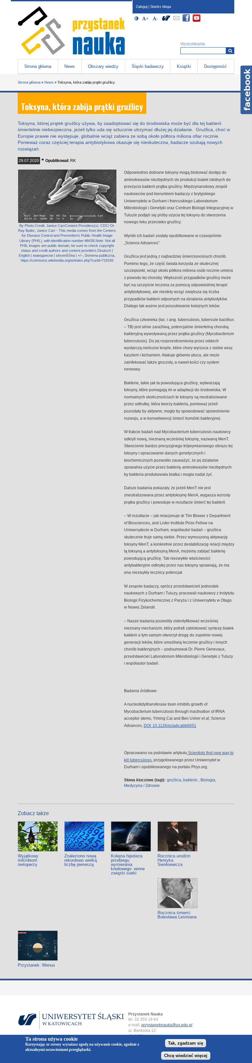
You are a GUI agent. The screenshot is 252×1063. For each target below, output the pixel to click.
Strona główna (37, 66)
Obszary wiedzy (103, 66)
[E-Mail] (176, 21)
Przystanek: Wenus (36, 965)
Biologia (207, 780)
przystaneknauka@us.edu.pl (166, 1025)
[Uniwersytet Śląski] (166, 21)
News (69, 66)
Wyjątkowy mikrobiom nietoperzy (28, 860)
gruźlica (174, 780)
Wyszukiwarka (192, 44)
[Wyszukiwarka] (230, 50)
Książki (184, 66)
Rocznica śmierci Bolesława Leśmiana (177, 914)
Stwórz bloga (160, 7)
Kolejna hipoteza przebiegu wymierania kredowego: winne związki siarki (128, 864)
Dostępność (215, 66)
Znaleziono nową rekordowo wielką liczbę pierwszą (80, 860)
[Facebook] (186, 21)
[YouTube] (196, 21)
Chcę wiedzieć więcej (185, 1055)
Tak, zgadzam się (185, 1043)
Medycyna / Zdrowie (142, 785)
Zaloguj (141, 7)
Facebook (246, 90)
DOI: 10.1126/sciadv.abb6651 (170, 725)
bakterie (190, 780)
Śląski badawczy (148, 66)
